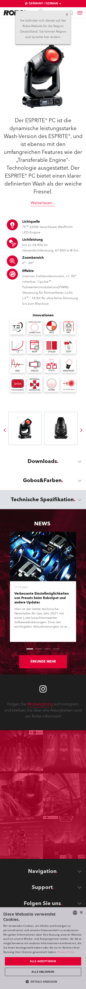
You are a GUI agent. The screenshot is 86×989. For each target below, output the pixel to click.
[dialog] (43, 948)
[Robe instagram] (43, 688)
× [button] (81, 912)
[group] (4, 430)
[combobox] (75, 913)
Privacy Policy (66, 952)
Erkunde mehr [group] (43, 661)
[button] (43, 981)
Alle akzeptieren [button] (43, 961)
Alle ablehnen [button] (43, 972)
